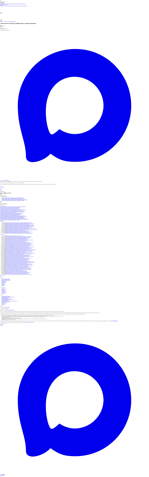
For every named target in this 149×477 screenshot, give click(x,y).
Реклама (1, 4)
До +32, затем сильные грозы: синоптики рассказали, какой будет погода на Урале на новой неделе (18, 268)
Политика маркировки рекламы (6, 299)
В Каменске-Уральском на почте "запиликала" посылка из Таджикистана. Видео (12, 197)
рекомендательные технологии (30, 322)
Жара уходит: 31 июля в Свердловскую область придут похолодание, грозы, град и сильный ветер (18, 248)
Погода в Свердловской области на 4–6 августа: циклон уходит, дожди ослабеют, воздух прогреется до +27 (20, 247)
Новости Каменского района (5, 279)
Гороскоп (3, 289)
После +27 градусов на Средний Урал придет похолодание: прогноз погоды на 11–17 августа (18, 243)
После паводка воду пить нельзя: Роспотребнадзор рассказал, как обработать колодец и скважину (19, 222)
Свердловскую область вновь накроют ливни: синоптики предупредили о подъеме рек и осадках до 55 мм (19, 261)
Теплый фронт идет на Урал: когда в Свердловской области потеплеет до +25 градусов (17, 238)
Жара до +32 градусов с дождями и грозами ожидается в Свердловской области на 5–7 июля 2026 (18, 269)
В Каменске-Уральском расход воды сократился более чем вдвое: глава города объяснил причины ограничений (20, 228)
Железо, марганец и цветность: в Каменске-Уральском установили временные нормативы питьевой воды (20, 223)
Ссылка (10, 193)
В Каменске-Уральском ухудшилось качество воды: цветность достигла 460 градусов (17, 231)
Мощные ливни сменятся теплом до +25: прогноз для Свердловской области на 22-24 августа (18, 236)
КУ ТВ (3, 4)
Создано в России (4, 292)
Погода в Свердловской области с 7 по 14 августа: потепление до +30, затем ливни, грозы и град (18, 244)
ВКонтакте (6, 193)
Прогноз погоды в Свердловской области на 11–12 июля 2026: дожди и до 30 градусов (16, 265)
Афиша (21, 3)
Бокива (5, 323)
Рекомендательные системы (5, 301)
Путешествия (3, 290)
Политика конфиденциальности (6, 297)
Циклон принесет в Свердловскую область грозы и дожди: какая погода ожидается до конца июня (18, 274)
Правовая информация (5, 298)
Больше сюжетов (2, 275)
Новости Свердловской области (11, 21)
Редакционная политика (5, 300)
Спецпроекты (23, 3)
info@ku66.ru (7, 308)
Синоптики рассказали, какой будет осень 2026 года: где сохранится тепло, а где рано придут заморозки (19, 245)
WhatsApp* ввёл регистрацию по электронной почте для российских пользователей (13, 200)
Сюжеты (1, 5)
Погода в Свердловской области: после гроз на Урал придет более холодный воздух (16, 273)
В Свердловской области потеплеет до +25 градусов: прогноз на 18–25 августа (16, 239)
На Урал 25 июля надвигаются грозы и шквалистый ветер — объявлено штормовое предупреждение (18, 252)
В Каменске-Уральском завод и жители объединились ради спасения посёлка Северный (17, 258)
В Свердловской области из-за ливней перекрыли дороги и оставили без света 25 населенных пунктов (19, 264)
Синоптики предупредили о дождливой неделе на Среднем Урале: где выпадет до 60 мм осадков (18, 263)
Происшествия (4, 282)
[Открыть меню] (3, 2)
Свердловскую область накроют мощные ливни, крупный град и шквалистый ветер (16, 266)
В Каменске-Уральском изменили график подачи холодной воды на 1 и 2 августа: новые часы (18, 232)
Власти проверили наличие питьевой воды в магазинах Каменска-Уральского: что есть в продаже (19, 227)
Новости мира (4, 281)
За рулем (3, 293)
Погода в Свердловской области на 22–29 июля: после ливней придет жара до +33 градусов (17, 255)
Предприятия (3, 284)
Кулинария (3, 291)
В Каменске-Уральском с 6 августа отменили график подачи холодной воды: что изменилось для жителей (20, 224)
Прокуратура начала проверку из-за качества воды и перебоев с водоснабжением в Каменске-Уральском (19, 225)
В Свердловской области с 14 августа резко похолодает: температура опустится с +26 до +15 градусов (19, 242)
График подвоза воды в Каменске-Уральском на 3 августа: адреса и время (15, 230)
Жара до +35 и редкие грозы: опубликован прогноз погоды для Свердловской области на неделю (18, 254)
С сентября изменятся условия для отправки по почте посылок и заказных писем (12, 198)
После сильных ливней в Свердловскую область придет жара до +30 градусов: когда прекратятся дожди (19, 256)
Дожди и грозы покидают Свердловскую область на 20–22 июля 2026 (14, 257)
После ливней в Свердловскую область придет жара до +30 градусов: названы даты (16, 270)
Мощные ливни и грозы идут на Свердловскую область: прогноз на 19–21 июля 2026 (16, 259)
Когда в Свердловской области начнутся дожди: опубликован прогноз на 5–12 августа (17, 246)
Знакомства (18, 3)
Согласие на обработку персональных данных (8, 296)
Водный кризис (2, 221)
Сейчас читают (4, 288)
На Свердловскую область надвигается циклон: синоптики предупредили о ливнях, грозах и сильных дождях (20, 262)
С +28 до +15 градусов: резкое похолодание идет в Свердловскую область (16, 241)
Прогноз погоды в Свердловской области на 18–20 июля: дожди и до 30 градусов (16, 260)
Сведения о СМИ (4, 302)
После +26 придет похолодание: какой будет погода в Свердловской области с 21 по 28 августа (18, 237)
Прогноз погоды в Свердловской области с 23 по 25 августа (14, 235)
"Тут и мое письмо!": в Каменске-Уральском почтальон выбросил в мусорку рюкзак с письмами (14, 199)
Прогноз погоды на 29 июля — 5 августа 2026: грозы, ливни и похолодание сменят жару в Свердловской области (20, 249)
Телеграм (3, 193)
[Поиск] (1, 2)
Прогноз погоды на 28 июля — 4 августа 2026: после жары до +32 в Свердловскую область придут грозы (19, 250)
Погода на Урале (2, 234)
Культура (3, 285)
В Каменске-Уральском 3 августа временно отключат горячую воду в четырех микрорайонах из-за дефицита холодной (21, 229)
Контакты (3, 304)
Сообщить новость (4, 303)
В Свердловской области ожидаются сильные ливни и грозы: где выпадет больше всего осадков (18, 267)
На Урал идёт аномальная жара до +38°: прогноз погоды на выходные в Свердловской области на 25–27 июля (20, 253)
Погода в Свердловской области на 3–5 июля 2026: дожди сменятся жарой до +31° (16, 271)
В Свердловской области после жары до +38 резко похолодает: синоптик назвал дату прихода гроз (18, 251)
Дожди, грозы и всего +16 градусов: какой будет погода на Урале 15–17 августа (16, 240)
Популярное (6, 4)
